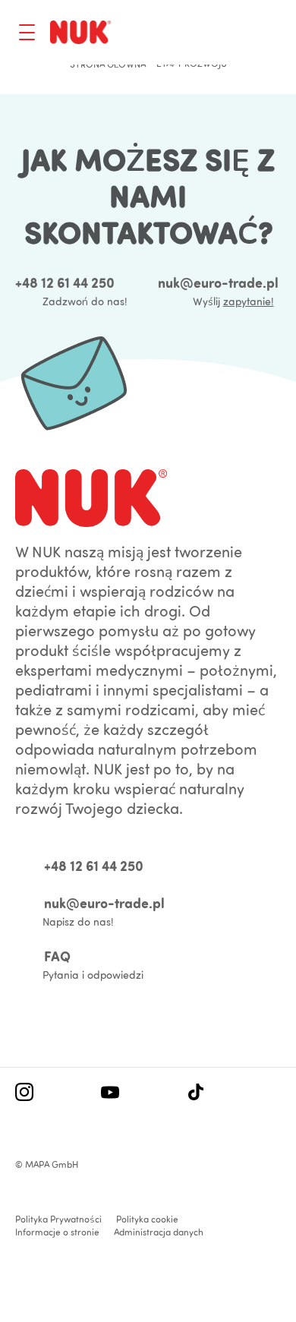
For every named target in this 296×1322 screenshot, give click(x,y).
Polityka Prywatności (58, 1219)
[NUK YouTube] (110, 1093)
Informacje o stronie (57, 1232)
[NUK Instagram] (24, 1093)
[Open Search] (209, 34)
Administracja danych (158, 1232)
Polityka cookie (147, 1219)
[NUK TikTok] (196, 1093)
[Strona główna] (80, 32)
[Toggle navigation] (27, 32)
